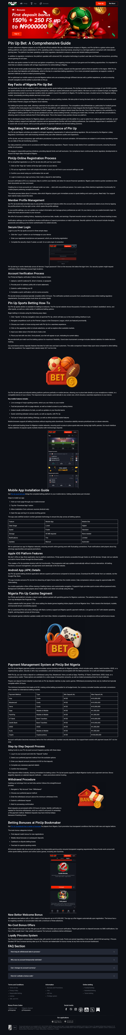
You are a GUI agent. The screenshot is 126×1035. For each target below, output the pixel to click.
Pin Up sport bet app (18, 494)
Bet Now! (112, 3)
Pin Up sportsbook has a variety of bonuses (26, 826)
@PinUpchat (12, 1010)
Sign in (16, 34)
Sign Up (100, 3)
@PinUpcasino (26, 1010)
